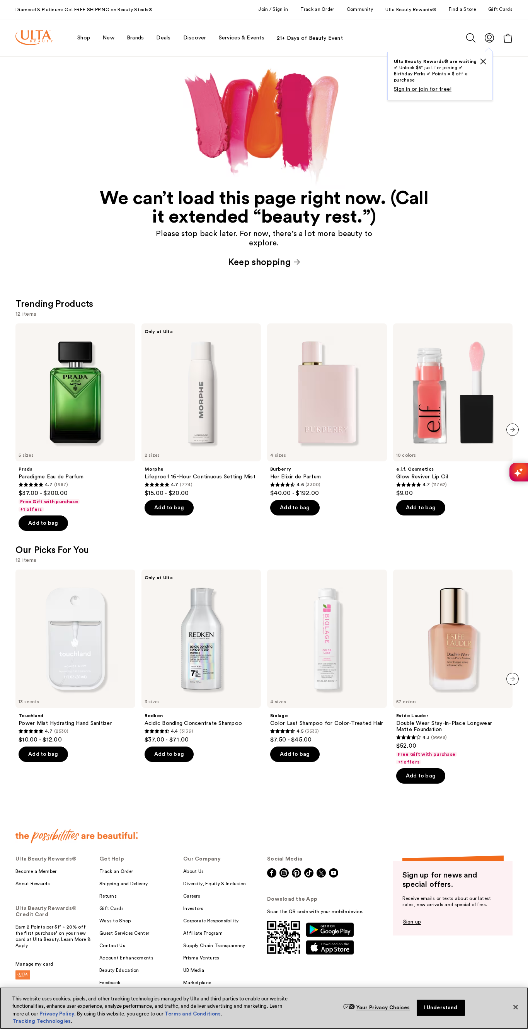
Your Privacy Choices (383, 1007)
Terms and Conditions (193, 1013)
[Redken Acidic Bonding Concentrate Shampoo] (201, 656)
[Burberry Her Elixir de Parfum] (327, 410)
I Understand (441, 1007)
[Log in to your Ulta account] (489, 37)
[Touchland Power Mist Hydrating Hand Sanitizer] (75, 656)
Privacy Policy (56, 1013)
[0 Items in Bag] (508, 38)
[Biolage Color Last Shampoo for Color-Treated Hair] (327, 656)
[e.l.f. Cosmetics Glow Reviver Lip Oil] (453, 410)
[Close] (515, 1006)
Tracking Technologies (41, 1021)
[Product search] (470, 38)
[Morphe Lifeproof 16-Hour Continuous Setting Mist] (201, 410)
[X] (483, 61)
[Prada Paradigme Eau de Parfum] (75, 418)
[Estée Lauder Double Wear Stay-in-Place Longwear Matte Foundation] (453, 667)
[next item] (512, 430)
